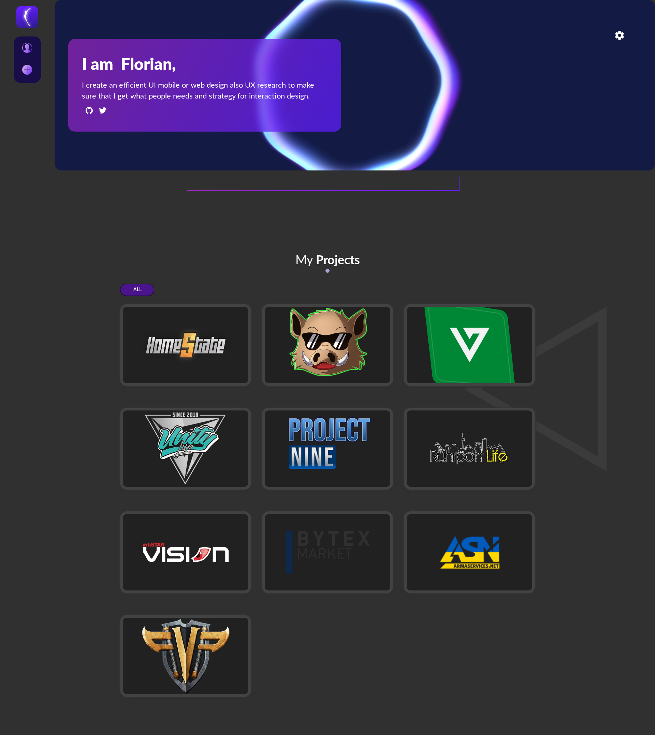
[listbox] (27, 59)
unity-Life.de (148, 485)
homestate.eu (149, 376)
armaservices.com (439, 589)
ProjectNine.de (293, 485)
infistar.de (144, 583)
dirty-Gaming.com (297, 382)
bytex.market (290, 589)
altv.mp (424, 382)
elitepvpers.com (152, 687)
